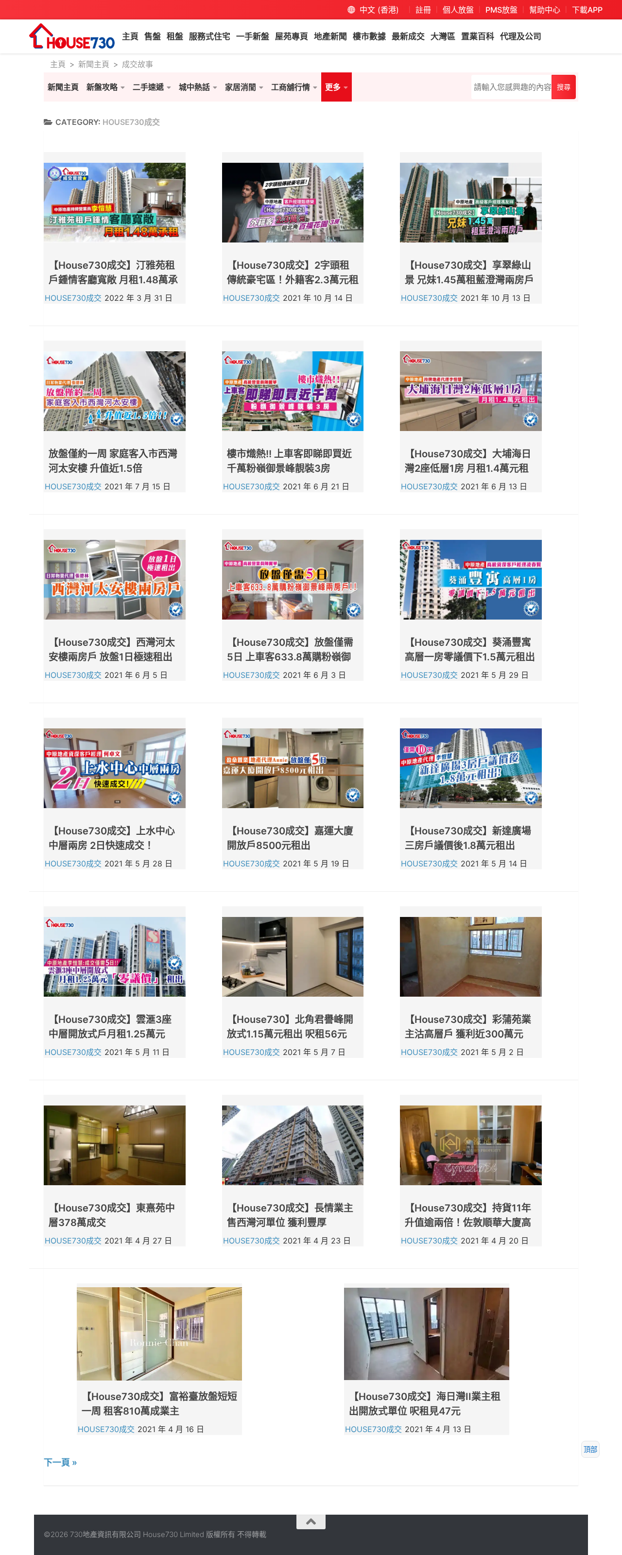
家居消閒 (240, 87)
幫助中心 (544, 10)
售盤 (152, 36)
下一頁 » (60, 1462)
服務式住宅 (209, 36)
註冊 (423, 10)
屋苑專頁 (291, 36)
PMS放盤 (501, 10)
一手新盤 (252, 36)
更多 (333, 87)
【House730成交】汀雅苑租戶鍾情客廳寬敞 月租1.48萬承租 (113, 279)
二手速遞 (148, 87)
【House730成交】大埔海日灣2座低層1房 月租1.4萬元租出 (468, 468)
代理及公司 (520, 36)
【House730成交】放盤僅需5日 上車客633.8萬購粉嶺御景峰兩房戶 (290, 657)
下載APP (587, 10)
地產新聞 (330, 36)
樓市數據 (369, 36)
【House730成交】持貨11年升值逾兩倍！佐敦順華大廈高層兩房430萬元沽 (468, 1222)
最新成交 (408, 36)
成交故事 (137, 64)
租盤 (175, 36)
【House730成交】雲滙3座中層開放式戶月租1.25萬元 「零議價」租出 (110, 1034)
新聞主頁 (93, 64)
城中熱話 (194, 87)
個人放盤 (458, 10)
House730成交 (73, 298)
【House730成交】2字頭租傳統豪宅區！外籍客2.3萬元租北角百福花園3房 (293, 279)
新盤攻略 (102, 87)
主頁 (130, 36)
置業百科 (477, 36)
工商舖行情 (290, 87)
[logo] (72, 36)
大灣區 (443, 36)
